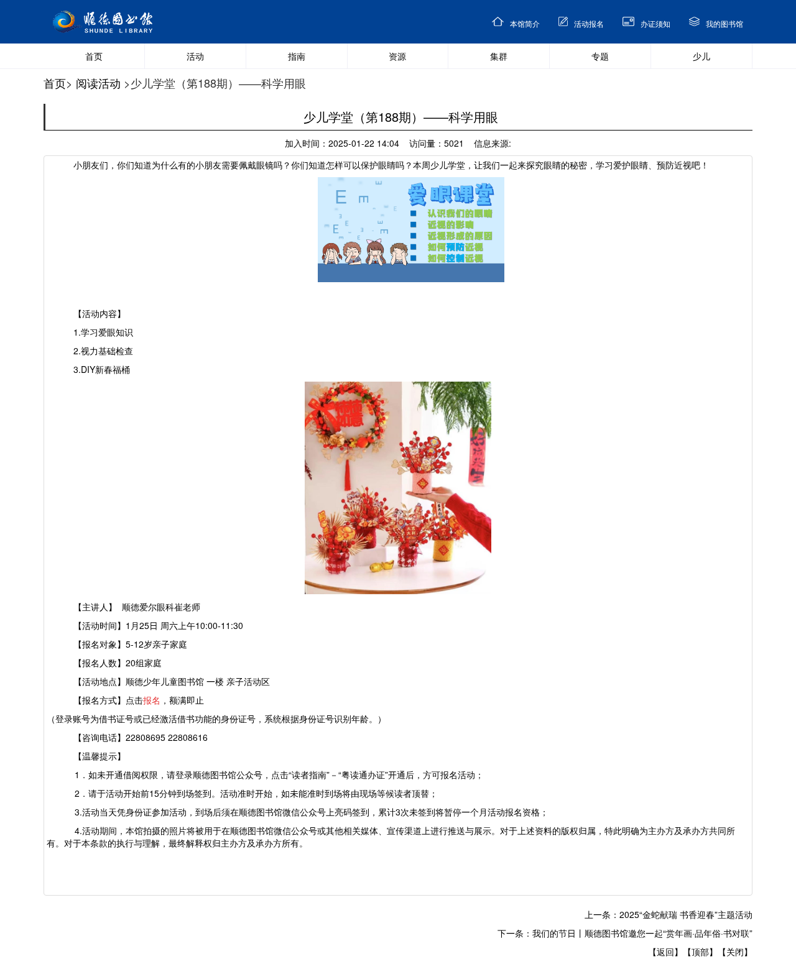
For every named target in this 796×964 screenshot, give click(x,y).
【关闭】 (735, 951)
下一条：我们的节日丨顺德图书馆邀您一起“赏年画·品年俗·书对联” (624, 933)
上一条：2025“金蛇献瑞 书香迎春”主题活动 (668, 914)
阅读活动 (98, 83)
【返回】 (665, 951)
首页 (55, 83)
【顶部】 (700, 951)
